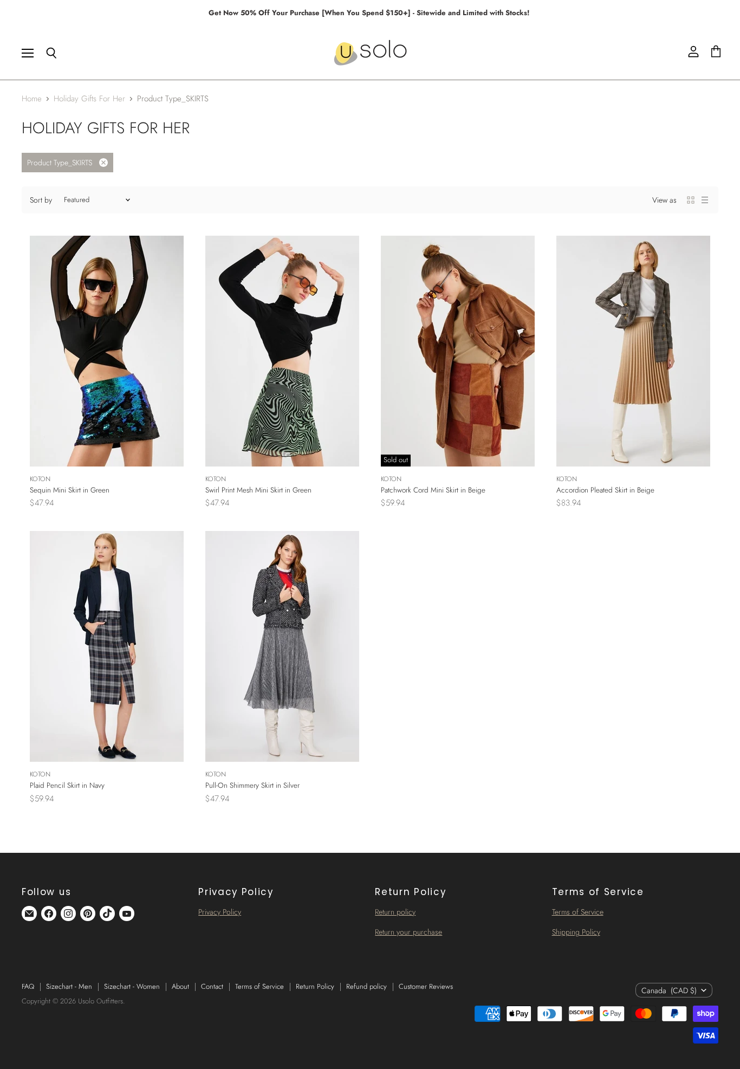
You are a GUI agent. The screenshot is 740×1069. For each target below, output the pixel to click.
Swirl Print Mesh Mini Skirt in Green (258, 490)
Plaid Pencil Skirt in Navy (67, 785)
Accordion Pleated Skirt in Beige (605, 490)
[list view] (704, 200)
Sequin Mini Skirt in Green (69, 490)
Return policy (395, 911)
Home (32, 98)
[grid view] (690, 200)
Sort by (41, 200)
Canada (669, 990)
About (180, 986)
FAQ (28, 986)
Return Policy (315, 986)
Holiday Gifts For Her (89, 98)
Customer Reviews (426, 986)
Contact (212, 986)
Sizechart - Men (69, 986)
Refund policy (366, 986)
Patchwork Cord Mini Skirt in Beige (433, 490)
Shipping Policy (576, 932)
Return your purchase (408, 932)
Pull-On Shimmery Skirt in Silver (252, 785)
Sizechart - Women (132, 986)
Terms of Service (577, 911)
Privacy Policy (219, 911)
